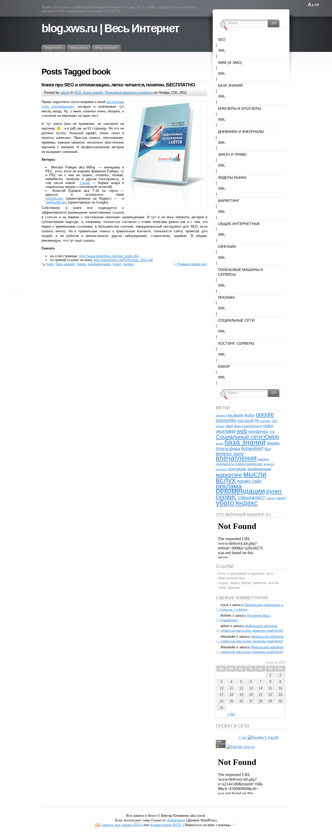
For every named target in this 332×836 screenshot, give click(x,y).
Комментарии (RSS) (165, 825)
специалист (251, 497)
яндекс (128, 264)
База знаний (93, 92)
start (229, 426)
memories (226, 420)
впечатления (236, 458)
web (242, 431)
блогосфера (228, 448)
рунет (117, 264)
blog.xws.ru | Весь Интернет (110, 28)
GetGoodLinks (56, 202)
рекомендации (99, 264)
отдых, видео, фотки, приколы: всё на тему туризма (248, 585)
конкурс (269, 464)
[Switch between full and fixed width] (317, 5)
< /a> (243, 737)
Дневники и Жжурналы (241, 132)
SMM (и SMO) (230, 62)
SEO (77, 92)
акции (219, 443)
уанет (281, 498)
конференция (259, 469)
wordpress (258, 431)
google (265, 414)
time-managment (248, 426)
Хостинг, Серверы (236, 343)
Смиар (85, 183)
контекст (221, 469)
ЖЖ (272, 431)
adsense (221, 415)
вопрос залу (230, 453)
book (50, 264)
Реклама (226, 297)
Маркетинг (229, 201)
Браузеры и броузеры (239, 108)
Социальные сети (236, 320)
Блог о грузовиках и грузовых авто (245, 573)
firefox (249, 415)
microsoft (245, 420)
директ (263, 459)
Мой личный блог (231, 578)
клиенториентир (249, 464)
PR (256, 421)
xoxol (224, 605)
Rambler (265, 421)
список (270, 498)
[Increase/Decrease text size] (311, 5)
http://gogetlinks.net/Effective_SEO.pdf (123, 260)
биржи (81, 264)
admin (65, 92)
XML (221, 50)
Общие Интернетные (239, 224)
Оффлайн (227, 246)
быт (268, 448)
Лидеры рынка (232, 177)
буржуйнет (252, 448)
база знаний (65, 264)
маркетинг (229, 475)
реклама (229, 486)
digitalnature (176, 820)
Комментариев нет (192, 264)
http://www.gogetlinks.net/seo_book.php (109, 256)
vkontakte (226, 431)
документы (225, 464)
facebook (235, 415)
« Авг (231, 714)
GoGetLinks (54, 198)
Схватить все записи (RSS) (121, 825)
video (268, 425)
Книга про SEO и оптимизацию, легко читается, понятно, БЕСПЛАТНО (118, 84)
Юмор (224, 366)
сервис (226, 496)
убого (225, 503)
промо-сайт (249, 481)
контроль (237, 468)
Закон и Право (232, 154)
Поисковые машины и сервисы (129, 92)
